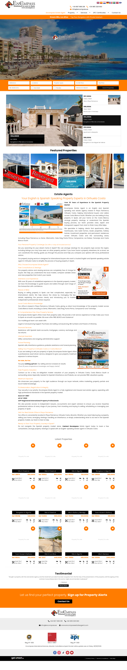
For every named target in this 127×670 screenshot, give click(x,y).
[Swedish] (114, 2)
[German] (107, 2)
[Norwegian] (117, 2)
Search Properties (108, 88)
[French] (110, 2)
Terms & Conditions (102, 658)
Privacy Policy (90, 658)
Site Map (112, 658)
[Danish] (120, 2)
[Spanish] (101, 2)
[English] (98, 2)
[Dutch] (104, 2)
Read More (63, 586)
